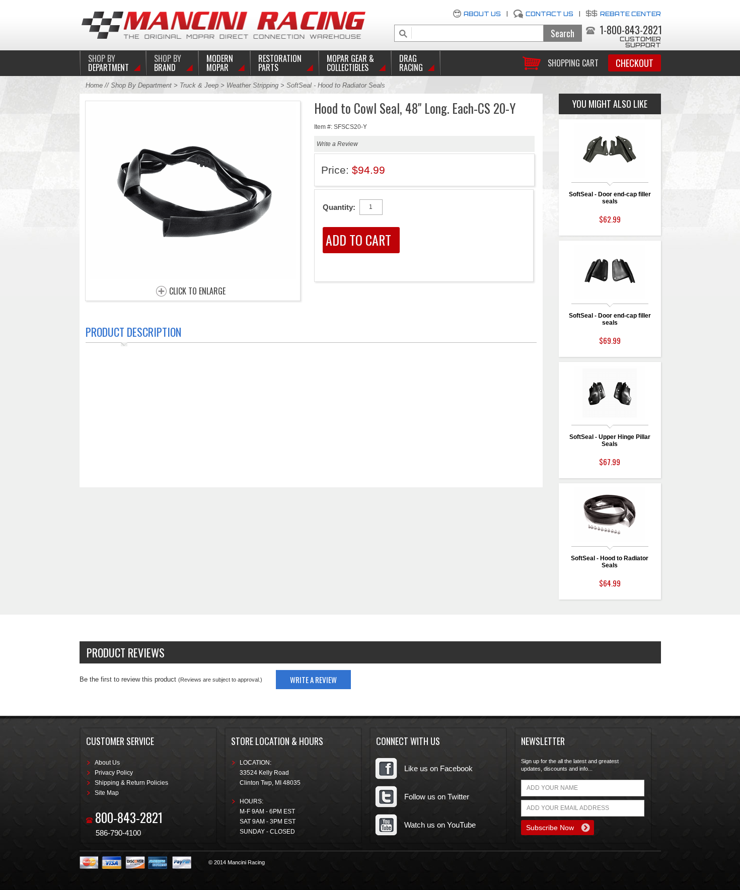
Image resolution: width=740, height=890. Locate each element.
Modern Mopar (219, 62)
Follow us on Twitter (436, 796)
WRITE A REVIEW (313, 679)
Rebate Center (630, 14)
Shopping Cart (573, 62)
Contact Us (549, 14)
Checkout (634, 62)
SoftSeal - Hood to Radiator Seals (609, 562)
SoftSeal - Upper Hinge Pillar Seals (609, 440)
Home (94, 85)
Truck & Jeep (199, 85)
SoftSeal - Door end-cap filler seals (610, 198)
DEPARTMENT (108, 62)
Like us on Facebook (438, 768)
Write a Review (337, 143)
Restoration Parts (280, 62)
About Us (482, 14)
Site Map (107, 792)
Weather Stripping (252, 85)
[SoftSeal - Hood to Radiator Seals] (193, 276)
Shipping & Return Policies (131, 782)
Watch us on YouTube (440, 825)
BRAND (167, 62)
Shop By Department (141, 85)
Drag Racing (411, 62)
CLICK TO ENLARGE (197, 291)
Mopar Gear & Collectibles (350, 62)
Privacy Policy (114, 772)
